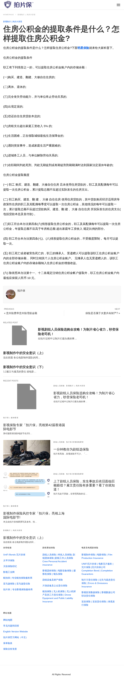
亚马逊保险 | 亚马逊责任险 (16, 583)
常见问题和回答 (11, 625)
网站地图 (7, 620)
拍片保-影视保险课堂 (75, 442)
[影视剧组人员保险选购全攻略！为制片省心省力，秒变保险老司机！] (19, 335)
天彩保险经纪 (10, 566)
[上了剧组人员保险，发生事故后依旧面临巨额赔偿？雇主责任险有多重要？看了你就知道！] (26, 484)
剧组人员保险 (59, 386)
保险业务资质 (10, 649)
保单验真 (7, 643)
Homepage (8, 14)
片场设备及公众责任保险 (54, 585)
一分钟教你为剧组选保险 (71, 449)
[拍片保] (18, 4)
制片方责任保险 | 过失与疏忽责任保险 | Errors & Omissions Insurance (98, 583)
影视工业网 (9, 572)
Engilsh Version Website (15, 631)
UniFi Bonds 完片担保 (14, 554)
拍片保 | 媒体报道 (10, 418)
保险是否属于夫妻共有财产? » (102, 313)
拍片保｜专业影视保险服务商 (18, 589)
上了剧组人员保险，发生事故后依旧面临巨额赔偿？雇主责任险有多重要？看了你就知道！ (84, 485)
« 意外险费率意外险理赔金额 (20, 313)
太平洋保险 (9, 560)
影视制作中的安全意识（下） (24, 367)
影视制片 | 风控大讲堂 (27, 14)
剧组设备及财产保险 (52, 579)
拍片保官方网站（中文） (15, 637)
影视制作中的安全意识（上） (24, 353)
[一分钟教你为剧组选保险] (26, 452)
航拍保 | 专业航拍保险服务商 (17, 578)
